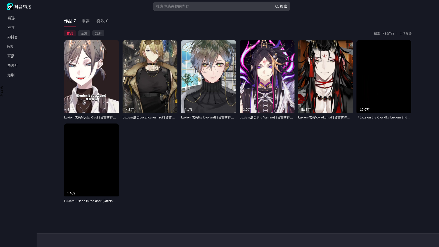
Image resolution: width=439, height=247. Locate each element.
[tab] (70, 21)
